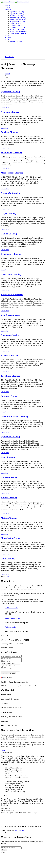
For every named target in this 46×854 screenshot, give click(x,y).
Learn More (5, 108)
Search (4, 850)
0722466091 (9, 57)
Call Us (3, 750)
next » (9, 576)
